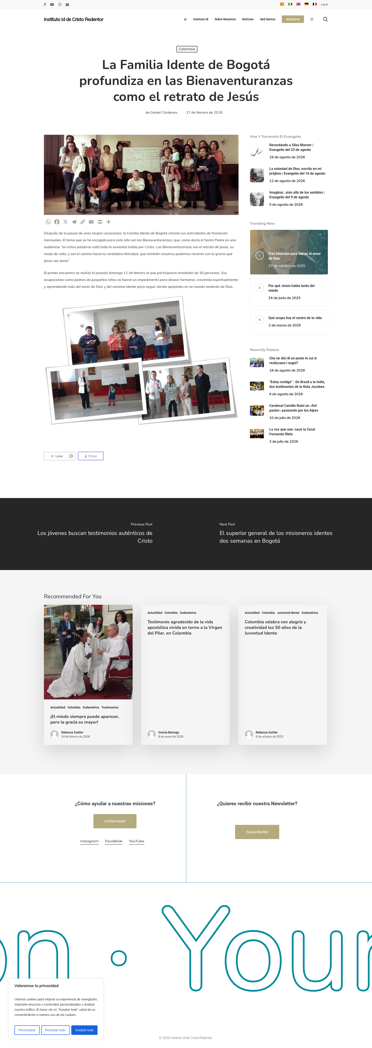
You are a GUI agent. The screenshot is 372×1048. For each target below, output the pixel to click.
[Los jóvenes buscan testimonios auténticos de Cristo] (93, 534)
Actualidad (57, 707)
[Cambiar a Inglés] (298, 4)
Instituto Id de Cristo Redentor (73, 19)
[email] (67, 4)
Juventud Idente (288, 612)
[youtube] (52, 4)
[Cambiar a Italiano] (290, 4)
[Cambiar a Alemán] (306, 4)
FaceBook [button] (113, 841)
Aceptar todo (84, 1030)
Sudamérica (91, 707)
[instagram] (59, 4)
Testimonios (109, 707)
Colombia (187, 49)
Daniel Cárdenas (163, 112)
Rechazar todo (55, 1030)
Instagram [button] (89, 841)
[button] (114, 821)
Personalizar (27, 1030)
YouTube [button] (136, 841)
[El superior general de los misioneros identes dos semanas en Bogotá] (279, 534)
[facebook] (45, 4)
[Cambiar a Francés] (315, 4)
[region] (56, 1009)
